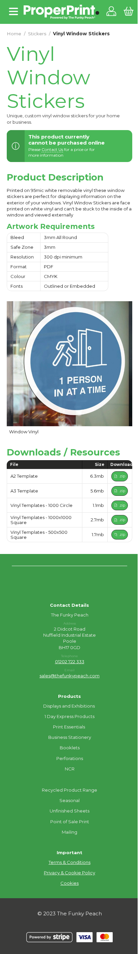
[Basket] (128, 12)
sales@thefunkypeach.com (69, 675)
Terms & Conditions (69, 862)
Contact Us (52, 149)
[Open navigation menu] (13, 12)
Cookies (69, 883)
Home (14, 33)
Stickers (37, 33)
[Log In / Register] (111, 12)
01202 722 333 (69, 661)
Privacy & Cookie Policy (69, 872)
